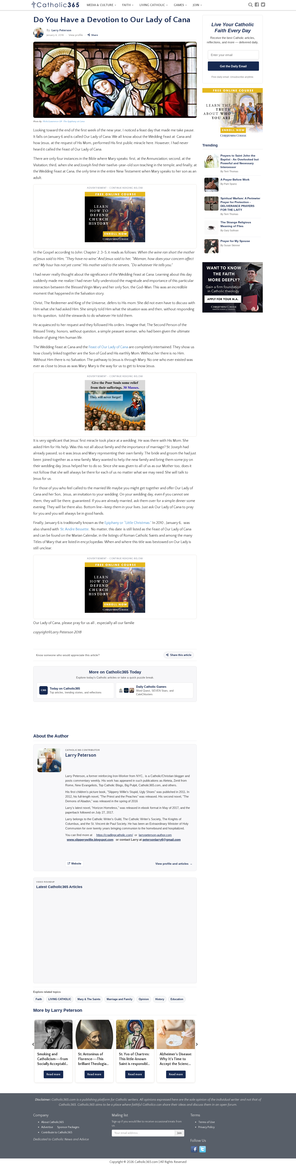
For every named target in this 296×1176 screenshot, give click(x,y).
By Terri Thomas (229, 171)
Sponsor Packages (68, 1127)
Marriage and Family (119, 999)
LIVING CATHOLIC (153, 5)
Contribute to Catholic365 (56, 1132)
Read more (53, 1074)
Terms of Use (206, 1122)
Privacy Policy (206, 1127)
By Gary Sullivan (229, 230)
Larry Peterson (61, 30)
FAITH (126, 5)
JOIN (196, 5)
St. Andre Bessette (74, 529)
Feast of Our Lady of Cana (108, 347)
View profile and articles (174, 863)
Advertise (47, 1127)
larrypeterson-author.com (155, 835)
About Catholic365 (52, 1122)
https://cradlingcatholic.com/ (114, 835)
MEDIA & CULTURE (100, 5)
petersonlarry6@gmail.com (162, 839)
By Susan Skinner (230, 245)
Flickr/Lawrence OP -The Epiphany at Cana (64, 121)
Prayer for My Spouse (235, 241)
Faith (39, 999)
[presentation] (33, 1044)
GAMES (179, 5)
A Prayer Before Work (234, 179)
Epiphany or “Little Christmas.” (128, 523)
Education (177, 999)
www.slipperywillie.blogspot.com (90, 839)
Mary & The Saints (89, 999)
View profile (76, 35)
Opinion (144, 999)
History (159, 999)
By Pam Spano (228, 184)
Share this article (180, 655)
